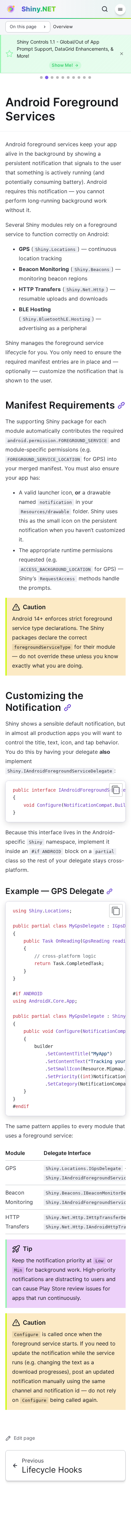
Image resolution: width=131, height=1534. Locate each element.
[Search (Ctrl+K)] (105, 9)
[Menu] (120, 9)
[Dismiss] (122, 54)
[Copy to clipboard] (116, 790)
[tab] (41, 77)
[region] (65, 801)
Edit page (24, 1438)
